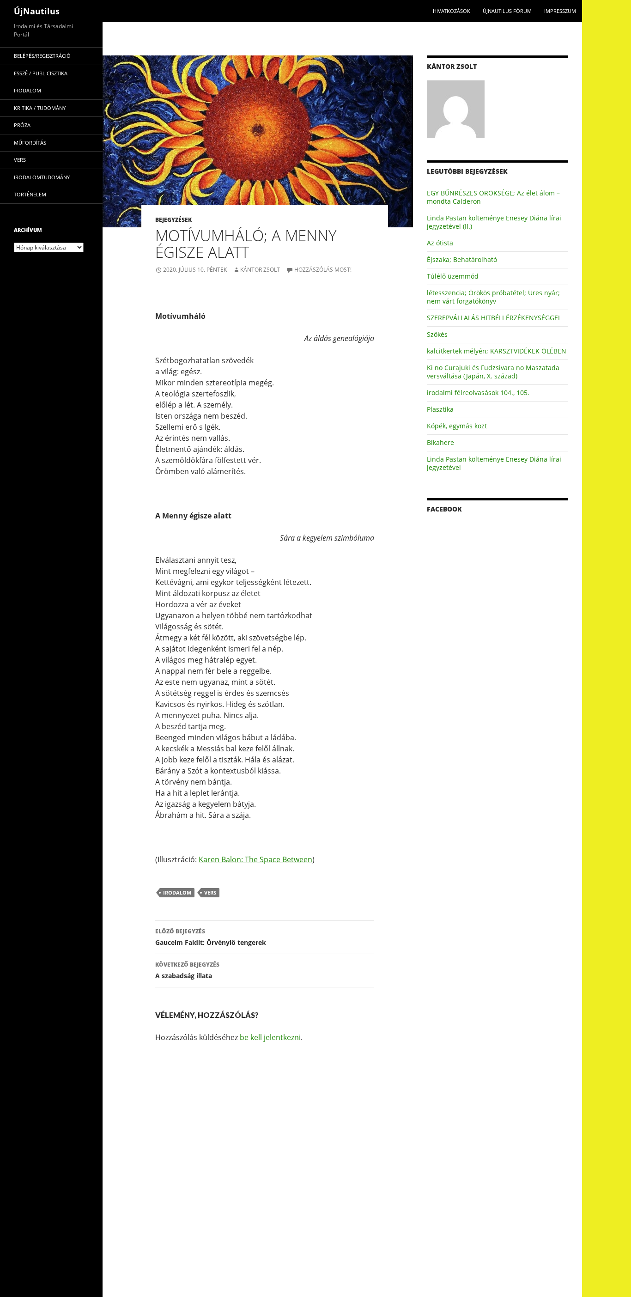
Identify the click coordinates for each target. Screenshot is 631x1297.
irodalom (177, 892)
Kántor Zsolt (260, 270)
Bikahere (440, 442)
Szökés (437, 334)
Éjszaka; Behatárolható (462, 259)
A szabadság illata (187, 970)
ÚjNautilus (37, 11)
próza (22, 125)
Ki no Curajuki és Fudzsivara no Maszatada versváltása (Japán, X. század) (493, 371)
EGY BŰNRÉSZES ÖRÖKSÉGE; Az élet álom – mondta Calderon (493, 197)
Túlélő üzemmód (453, 276)
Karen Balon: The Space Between (255, 859)
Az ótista (440, 242)
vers (210, 892)
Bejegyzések (173, 220)
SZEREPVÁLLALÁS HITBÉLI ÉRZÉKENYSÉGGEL (494, 317)
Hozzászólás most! (323, 270)
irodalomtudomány (42, 177)
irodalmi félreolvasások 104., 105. (478, 392)
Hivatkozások (451, 10)
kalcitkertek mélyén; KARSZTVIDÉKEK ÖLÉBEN (496, 351)
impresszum (560, 10)
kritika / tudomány (40, 107)
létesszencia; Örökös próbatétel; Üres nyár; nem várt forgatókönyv (493, 296)
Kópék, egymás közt (457, 425)
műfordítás (30, 142)
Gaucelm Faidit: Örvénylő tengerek (210, 937)
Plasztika (440, 409)
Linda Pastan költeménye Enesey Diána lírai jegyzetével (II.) (494, 222)
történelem (30, 194)
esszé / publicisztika (40, 73)
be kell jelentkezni (270, 1037)
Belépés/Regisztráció (42, 55)
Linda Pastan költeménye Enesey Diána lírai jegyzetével (494, 463)
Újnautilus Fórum (507, 10)
